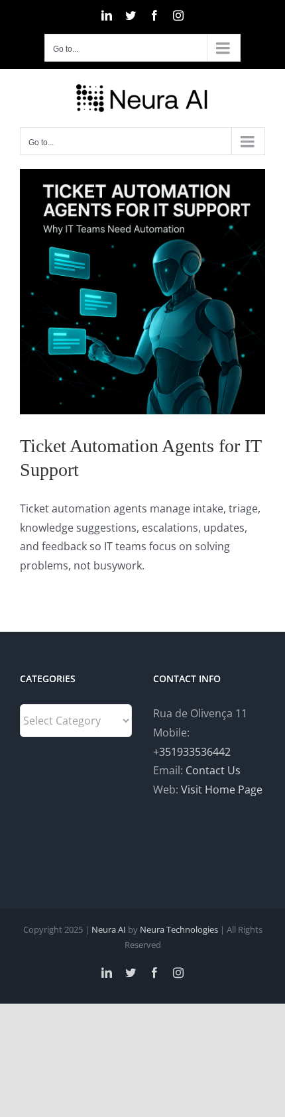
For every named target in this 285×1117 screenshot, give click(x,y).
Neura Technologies (179, 929)
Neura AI (108, 929)
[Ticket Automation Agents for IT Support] (142, 291)
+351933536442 (192, 751)
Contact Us (213, 770)
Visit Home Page (221, 789)
